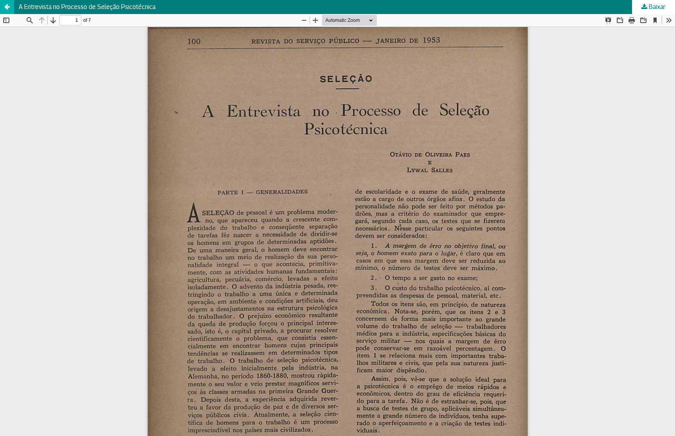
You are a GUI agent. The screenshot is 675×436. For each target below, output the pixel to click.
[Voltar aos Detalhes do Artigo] (7, 7)
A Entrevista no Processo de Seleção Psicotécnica (87, 7)
